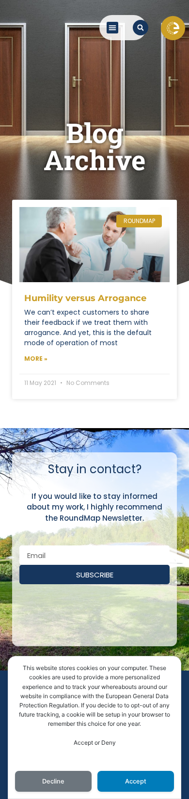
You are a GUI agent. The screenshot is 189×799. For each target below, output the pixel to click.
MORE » (35, 358)
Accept (135, 781)
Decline (53, 781)
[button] (112, 27)
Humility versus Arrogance (85, 298)
